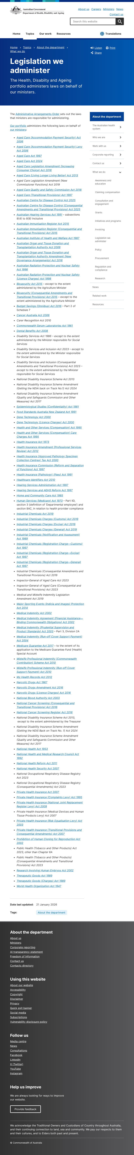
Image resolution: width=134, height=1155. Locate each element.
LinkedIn (15, 1059)
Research (100, 278)
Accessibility (18, 989)
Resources (64, 33)
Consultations (18, 1050)
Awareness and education (103, 182)
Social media (18, 1012)
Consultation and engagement (104, 202)
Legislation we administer (102, 239)
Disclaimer (16, 999)
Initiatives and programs (108, 220)
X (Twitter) (16, 1064)
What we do (17, 51)
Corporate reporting (103, 154)
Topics (30, 33)
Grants (98, 212)
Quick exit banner (21, 1008)
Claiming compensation (107, 192)
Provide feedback (25, 1109)
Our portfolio (18, 125)
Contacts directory (22, 965)
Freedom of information (25, 956)
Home (16, 33)
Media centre (18, 1041)
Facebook (16, 1055)
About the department (50, 47)
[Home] (37, 10)
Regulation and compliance (103, 268)
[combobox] (93, 21)
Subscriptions (18, 1017)
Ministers (108, 9)
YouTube (15, 1068)
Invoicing (100, 229)
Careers (96, 9)
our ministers (18, 129)
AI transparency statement (26, 951)
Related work (99, 295)
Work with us (99, 146)
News (119, 9)
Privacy (14, 1003)
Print (112, 47)
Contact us (116, 14)
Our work (45, 33)
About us (83, 9)
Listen (98, 47)
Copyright (16, 994)
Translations (113, 33)
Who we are (98, 137)
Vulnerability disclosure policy (28, 1021)
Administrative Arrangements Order (37, 114)
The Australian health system (103, 127)
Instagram (16, 1073)
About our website (21, 985)
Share (98, 52)
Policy (98, 249)
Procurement (102, 258)
